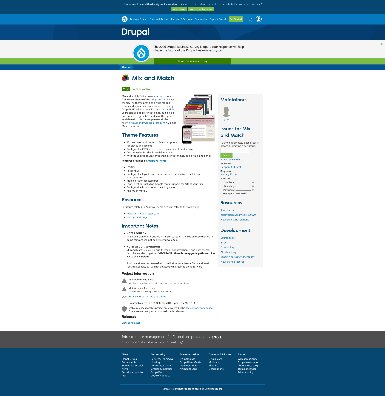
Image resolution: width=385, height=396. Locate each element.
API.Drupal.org (188, 368)
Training (166, 359)
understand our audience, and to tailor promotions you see (227, 4)
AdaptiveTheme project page (143, 213)
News (125, 354)
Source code (227, 237)
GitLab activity (228, 252)
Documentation (189, 354)
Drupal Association (248, 362)
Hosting (155, 362)
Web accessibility (247, 359)
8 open (224, 174)
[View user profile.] (226, 116)
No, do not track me (200, 9)
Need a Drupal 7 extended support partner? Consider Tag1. (153, 342)
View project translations (234, 219)
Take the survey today (192, 61)
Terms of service (247, 368)
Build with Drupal (159, 19)
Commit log (227, 247)
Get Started (236, 19)
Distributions (216, 368)
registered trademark (188, 388)
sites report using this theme (147, 296)
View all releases (131, 322)
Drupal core (215, 359)
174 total (236, 167)
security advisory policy (199, 308)
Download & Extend (220, 354)
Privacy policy (245, 372)
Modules (214, 362)
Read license (227, 210)
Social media (129, 362)
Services (155, 359)
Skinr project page (137, 217)
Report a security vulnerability (237, 256)
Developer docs (189, 365)
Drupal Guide (187, 359)
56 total (233, 174)
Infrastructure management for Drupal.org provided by (166, 336)
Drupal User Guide (190, 362)
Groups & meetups (161, 368)
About (241, 354)
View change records (232, 261)
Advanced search (230, 159)
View (126, 89)
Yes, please (179, 9)
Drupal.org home (125, 19)
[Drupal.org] (162, 32)
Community (201, 19)
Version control (141, 89)
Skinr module (166, 109)
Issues (224, 242)
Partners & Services (181, 19)
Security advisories (132, 372)
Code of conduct (160, 375)
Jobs (124, 375)
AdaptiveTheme (159, 99)
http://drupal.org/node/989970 (238, 214)
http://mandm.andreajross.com (147, 122)
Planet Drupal (129, 359)
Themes (126, 67)
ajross (145, 303)
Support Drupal (218, 19)
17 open (225, 167)
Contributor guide (161, 365)
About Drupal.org (248, 365)
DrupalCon (157, 372)
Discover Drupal (138, 19)
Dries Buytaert (213, 388)
